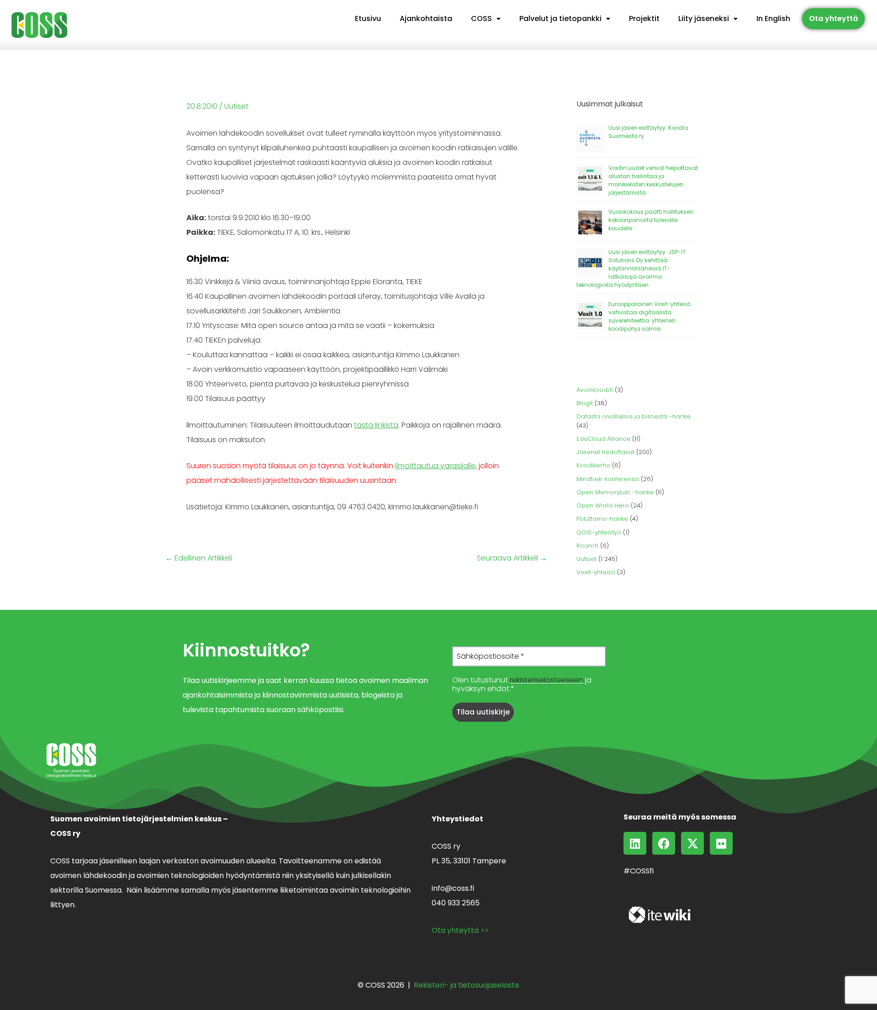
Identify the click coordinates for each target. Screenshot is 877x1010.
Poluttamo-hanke (602, 518)
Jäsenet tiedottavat (605, 452)
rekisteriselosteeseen (546, 680)
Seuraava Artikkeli (512, 558)
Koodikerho (593, 465)
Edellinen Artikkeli (198, 558)
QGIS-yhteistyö (598, 532)
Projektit (644, 18)
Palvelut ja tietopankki (560, 18)
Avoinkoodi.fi (594, 390)
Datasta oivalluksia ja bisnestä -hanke (633, 416)
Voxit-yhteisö (595, 572)
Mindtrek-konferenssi (607, 479)
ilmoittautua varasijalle (435, 465)
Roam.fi (587, 545)
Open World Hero (602, 505)
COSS (481, 18)
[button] (485, 18)
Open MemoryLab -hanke (615, 492)
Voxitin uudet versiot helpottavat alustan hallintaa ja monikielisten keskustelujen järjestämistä (653, 180)
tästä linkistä (376, 425)
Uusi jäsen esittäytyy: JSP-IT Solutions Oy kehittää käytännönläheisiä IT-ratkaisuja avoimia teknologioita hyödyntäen (631, 268)
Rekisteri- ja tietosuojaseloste (466, 985)
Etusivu (368, 18)
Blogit (584, 403)
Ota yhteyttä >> (460, 930)
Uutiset (236, 106)
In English (773, 18)
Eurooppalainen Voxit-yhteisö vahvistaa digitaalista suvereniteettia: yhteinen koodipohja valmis (649, 316)
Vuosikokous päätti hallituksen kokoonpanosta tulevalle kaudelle (650, 220)
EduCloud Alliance (603, 438)
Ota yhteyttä (833, 18)
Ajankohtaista (426, 18)
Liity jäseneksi (703, 18)
